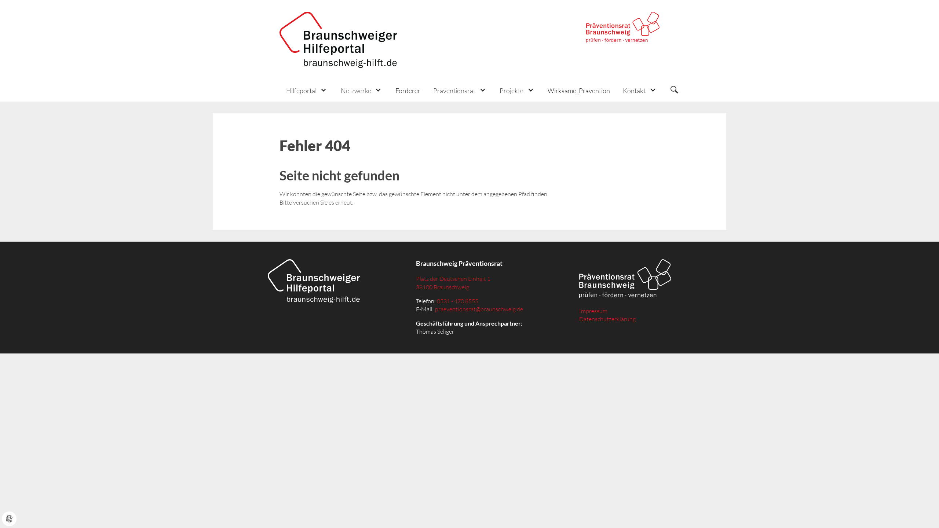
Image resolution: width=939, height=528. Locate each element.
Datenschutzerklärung (607, 319)
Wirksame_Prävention (579, 91)
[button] (306, 90)
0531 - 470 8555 (457, 301)
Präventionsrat (454, 91)
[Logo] (338, 40)
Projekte (511, 91)
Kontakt (634, 91)
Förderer (407, 91)
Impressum (593, 311)
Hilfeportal (301, 91)
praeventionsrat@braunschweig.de (479, 309)
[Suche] (674, 91)
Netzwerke (356, 91)
